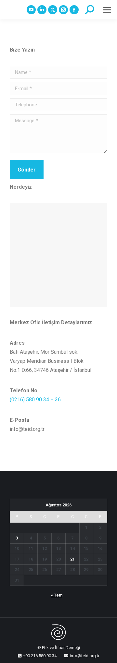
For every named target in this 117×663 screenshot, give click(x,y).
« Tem (56, 595)
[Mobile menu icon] (107, 10)
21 (72, 559)
